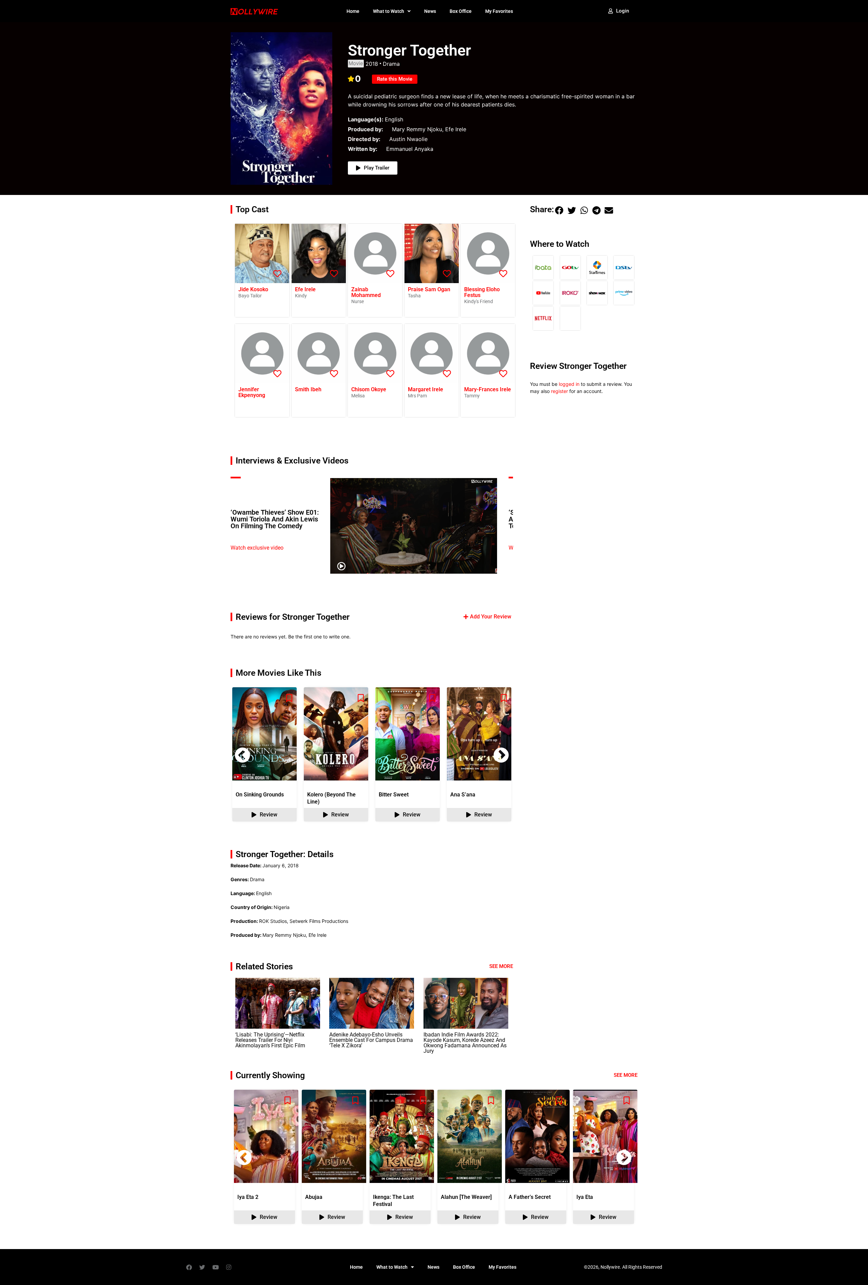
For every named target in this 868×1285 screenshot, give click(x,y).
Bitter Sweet (394, 794)
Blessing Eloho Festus (482, 292)
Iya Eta (584, 1197)
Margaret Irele (425, 389)
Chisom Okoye (368, 389)
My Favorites (499, 11)
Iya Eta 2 (247, 1197)
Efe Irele (305, 289)
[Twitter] (202, 1267)
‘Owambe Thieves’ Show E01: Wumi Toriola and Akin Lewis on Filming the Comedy (275, 519)
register (559, 391)
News (430, 11)
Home (353, 11)
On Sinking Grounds (260, 794)
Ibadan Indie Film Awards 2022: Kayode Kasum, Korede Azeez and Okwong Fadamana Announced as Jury (465, 1042)
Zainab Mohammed (366, 292)
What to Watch (388, 11)
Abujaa (313, 1197)
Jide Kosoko (253, 289)
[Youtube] (215, 1267)
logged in (569, 384)
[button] (501, 755)
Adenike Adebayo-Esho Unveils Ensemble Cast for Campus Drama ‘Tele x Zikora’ (371, 1040)
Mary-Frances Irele (487, 389)
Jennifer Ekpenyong (251, 392)
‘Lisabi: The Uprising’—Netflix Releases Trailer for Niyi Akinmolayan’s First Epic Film (270, 1040)
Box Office (461, 11)
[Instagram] (228, 1267)
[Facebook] (189, 1267)
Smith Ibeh (308, 389)
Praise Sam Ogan (429, 289)
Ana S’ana (462, 794)
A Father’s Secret (530, 1197)
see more (625, 1075)
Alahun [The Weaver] (466, 1197)
